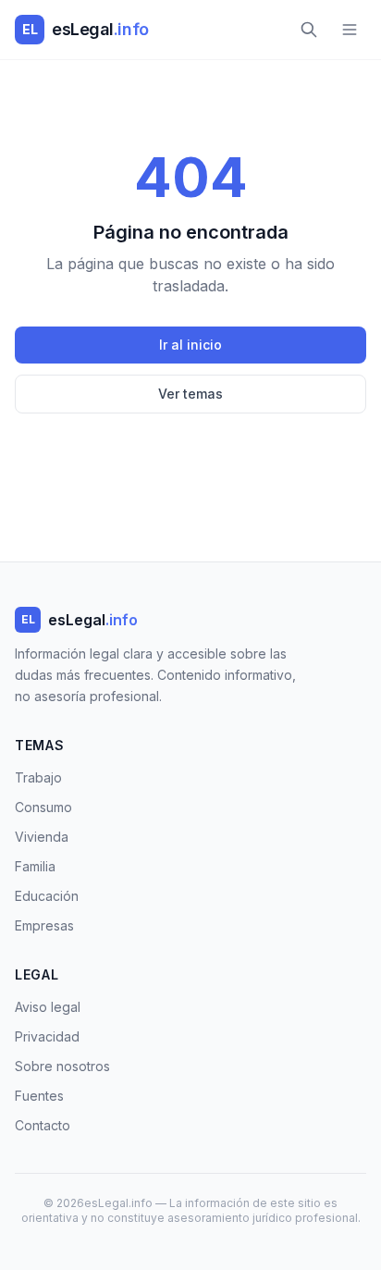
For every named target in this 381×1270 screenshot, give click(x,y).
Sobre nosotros (62, 1066)
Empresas (44, 925)
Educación (47, 896)
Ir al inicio (190, 344)
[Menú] (349, 29)
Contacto (42, 1125)
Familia (35, 866)
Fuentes (39, 1096)
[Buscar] (309, 29)
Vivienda (41, 837)
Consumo (43, 807)
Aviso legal (47, 1007)
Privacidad (47, 1036)
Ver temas (190, 393)
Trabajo (38, 777)
